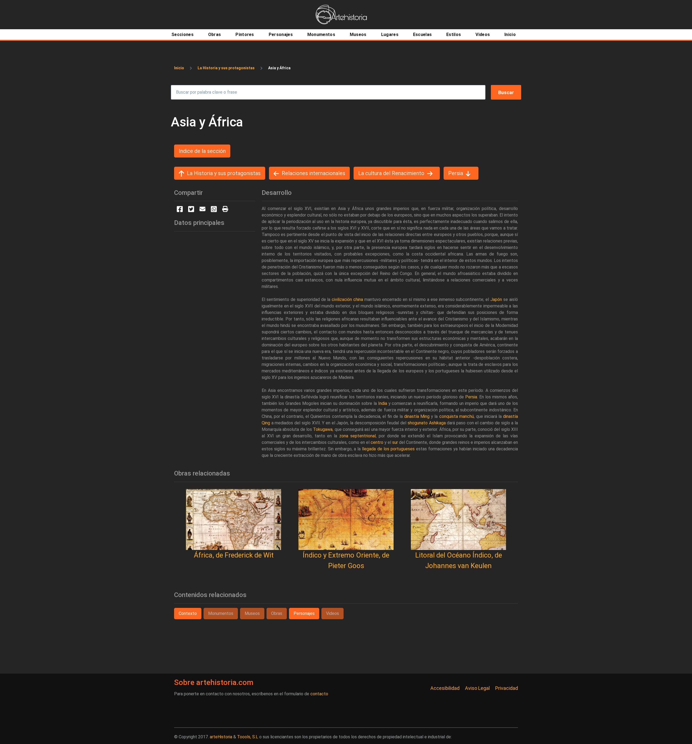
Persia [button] (455, 173)
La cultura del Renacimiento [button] (391, 173)
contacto (319, 693)
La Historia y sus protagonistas (226, 68)
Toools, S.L (247, 736)
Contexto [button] (188, 613)
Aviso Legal (477, 688)
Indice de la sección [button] (202, 151)
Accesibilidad (445, 688)
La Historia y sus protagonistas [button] (224, 173)
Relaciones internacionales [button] (313, 173)
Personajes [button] (304, 613)
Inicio (179, 68)
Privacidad (506, 688)
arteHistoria (221, 736)
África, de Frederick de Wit (234, 555)
